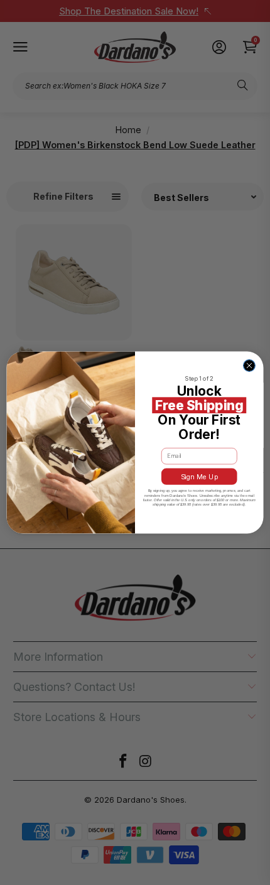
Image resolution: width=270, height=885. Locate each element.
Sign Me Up (199, 476)
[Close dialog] (250, 366)
